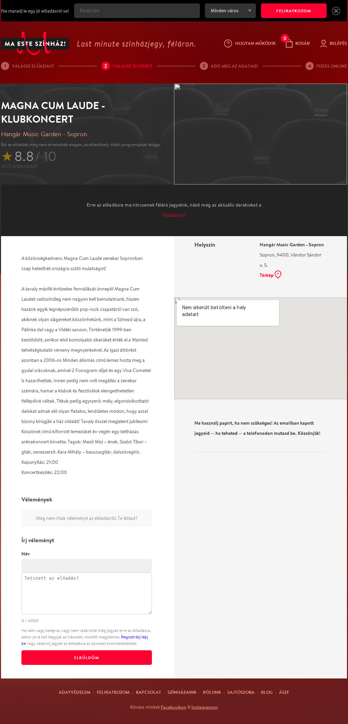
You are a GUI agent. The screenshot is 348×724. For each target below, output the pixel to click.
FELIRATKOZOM (293, 11)
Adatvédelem (74, 692)
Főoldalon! (174, 215)
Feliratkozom (113, 692)
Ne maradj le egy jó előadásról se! (35, 11)
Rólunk (212, 692)
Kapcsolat (148, 692)
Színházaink (182, 692)
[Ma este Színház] (35, 43)
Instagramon (204, 707)
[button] (336, 11)
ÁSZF (284, 692)
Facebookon (173, 707)
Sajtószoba (241, 692)
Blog (267, 692)
